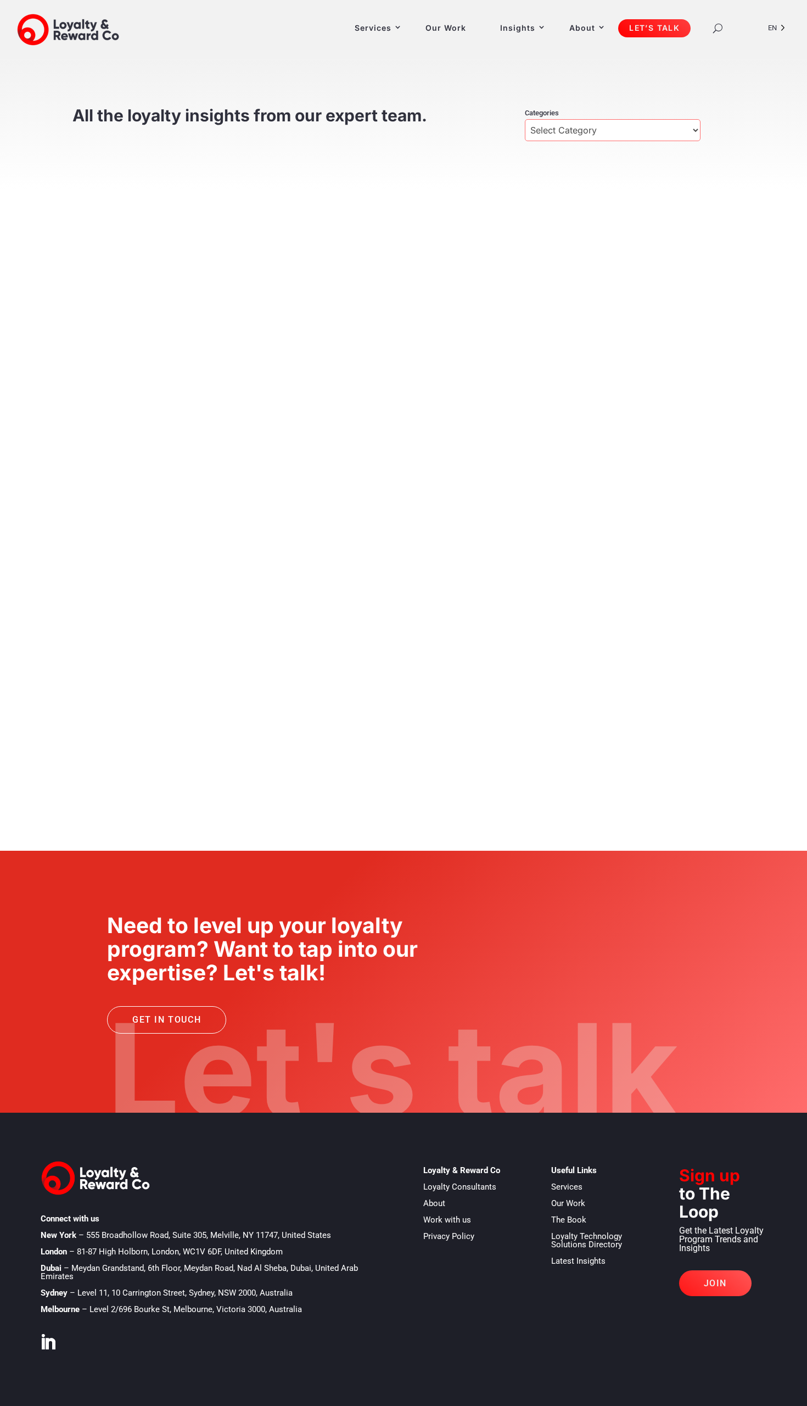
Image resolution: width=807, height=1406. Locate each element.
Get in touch (166, 1019)
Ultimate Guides (146, 721)
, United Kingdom (180, 1252)
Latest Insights (578, 1261)
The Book (568, 1220)
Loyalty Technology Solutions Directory (586, 1240)
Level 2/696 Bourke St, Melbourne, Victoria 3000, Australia (195, 1309)
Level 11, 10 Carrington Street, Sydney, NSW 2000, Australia (185, 1293)
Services (373, 27)
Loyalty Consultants (459, 1187)
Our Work (445, 27)
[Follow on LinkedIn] (47, 1342)
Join (715, 1283)
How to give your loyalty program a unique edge (222, 704)
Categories (542, 113)
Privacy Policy (448, 1236)
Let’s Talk (654, 27)
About (582, 27)
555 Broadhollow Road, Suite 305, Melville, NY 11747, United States (208, 1235)
